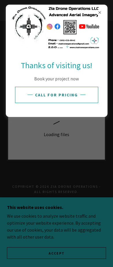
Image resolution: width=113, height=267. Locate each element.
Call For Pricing (56, 95)
